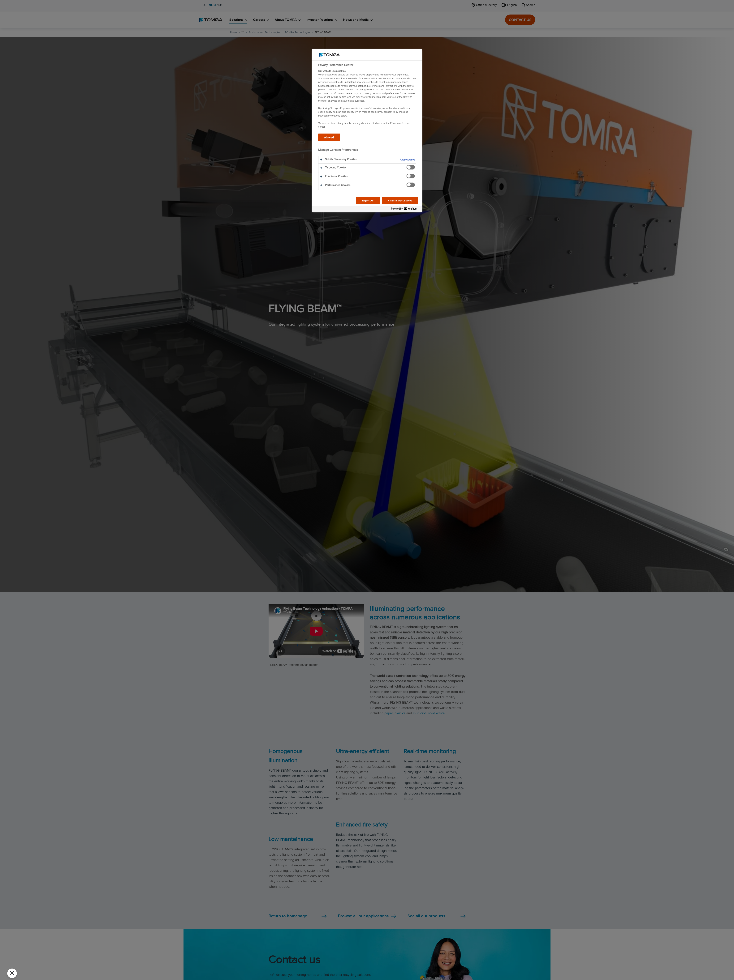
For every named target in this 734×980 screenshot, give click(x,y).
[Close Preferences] (12, 973)
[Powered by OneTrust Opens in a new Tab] (405, 209)
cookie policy (325, 111)
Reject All (368, 200)
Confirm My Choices (400, 200)
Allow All (329, 137)
